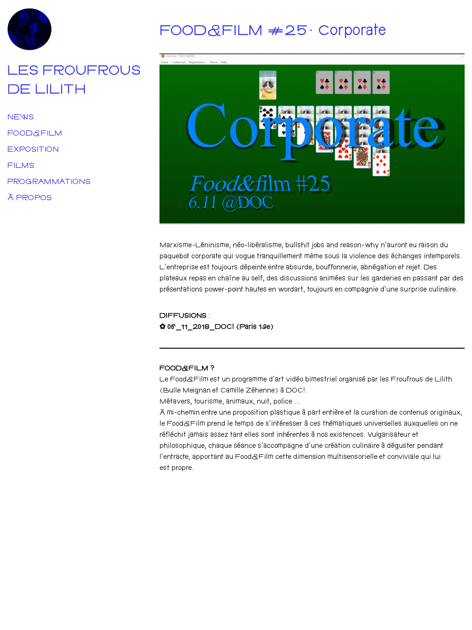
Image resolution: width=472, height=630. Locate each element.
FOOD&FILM (34, 134)
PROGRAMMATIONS (48, 182)
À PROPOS (29, 199)
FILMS (20, 166)
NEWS (20, 118)
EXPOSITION (33, 150)
